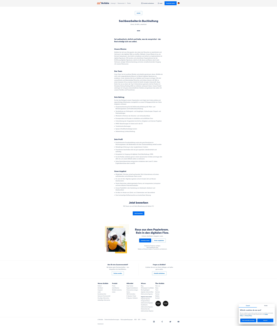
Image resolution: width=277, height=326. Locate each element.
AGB (135, 319)
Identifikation (115, 288)
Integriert (100, 290)
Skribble (105, 3)
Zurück (138, 13)
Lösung (113, 3)
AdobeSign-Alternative (104, 300)
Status (128, 292)
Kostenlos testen (170, 3)
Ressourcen (121, 3)
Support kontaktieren (132, 288)
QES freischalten (131, 294)
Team (156, 290)
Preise (129, 3)
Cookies (144, 319)
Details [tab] (265, 305)
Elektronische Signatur (147, 294)
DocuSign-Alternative (103, 298)
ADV (139, 319)
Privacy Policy (248, 315)
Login (160, 3)
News (156, 288)
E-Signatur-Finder (131, 296)
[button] (179, 3)
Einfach (100, 286)
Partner (157, 294)
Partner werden (118, 273)
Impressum (100, 324)
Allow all (265, 320)
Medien (157, 296)
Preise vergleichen (159, 240)
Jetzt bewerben (138, 213)
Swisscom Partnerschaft (104, 296)
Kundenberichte (102, 294)
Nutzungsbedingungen (127, 319)
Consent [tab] (248, 305)
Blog (142, 286)
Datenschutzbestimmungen (112, 319)
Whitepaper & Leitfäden (147, 288)
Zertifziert (100, 288)
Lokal (99, 292)
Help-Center (130, 286)
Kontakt (157, 298)
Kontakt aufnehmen (148, 3)
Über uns (157, 286)
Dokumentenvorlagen (132, 290)
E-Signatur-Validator (132, 298)
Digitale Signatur (145, 298)
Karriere (157, 292)
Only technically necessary (248, 320)
